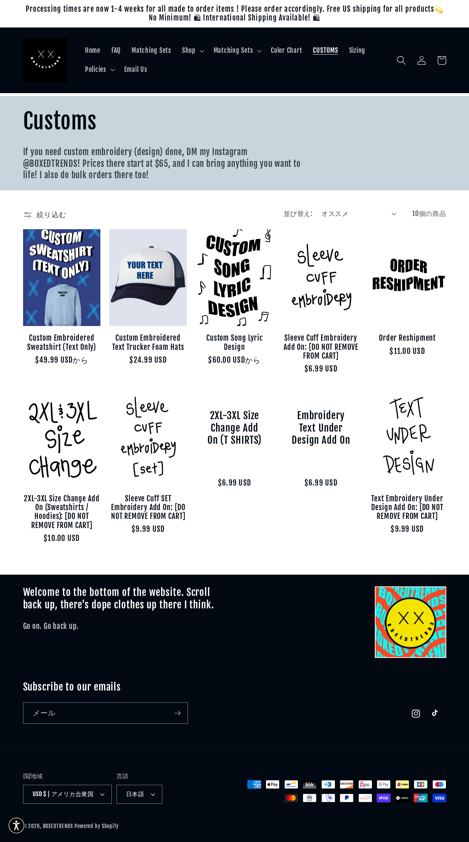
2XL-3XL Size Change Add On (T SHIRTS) (234, 428)
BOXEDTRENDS (58, 826)
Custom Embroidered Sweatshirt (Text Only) (61, 342)
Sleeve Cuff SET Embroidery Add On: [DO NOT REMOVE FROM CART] (148, 507)
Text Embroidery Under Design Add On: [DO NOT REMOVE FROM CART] (407, 507)
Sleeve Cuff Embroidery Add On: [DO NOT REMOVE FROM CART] (321, 347)
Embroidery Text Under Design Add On (321, 428)
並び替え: (298, 213)
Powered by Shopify (96, 826)
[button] (192, 50)
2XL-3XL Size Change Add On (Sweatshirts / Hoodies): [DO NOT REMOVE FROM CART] (62, 512)
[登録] (177, 713)
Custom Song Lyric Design (234, 342)
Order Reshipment (407, 338)
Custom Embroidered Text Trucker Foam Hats (148, 342)
